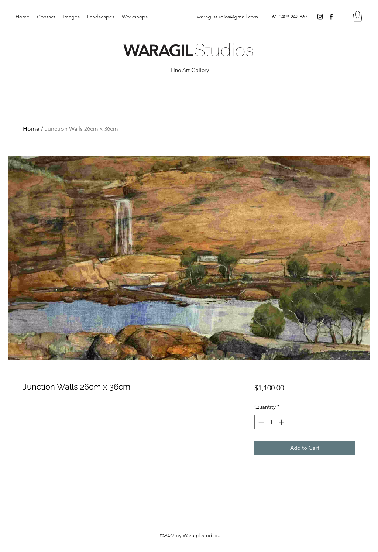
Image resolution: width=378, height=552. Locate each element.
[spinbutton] (271, 422)
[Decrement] (260, 422)
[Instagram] (320, 16)
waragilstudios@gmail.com (227, 16)
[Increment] (282, 422)
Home (31, 128)
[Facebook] (331, 16)
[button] (357, 16)
